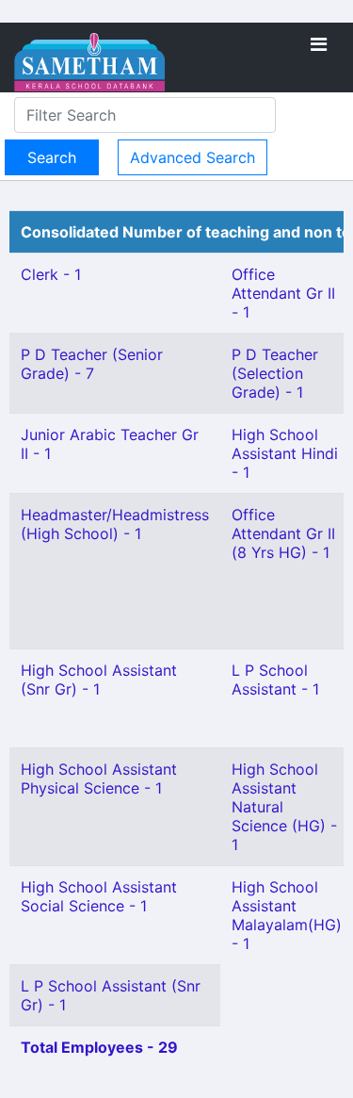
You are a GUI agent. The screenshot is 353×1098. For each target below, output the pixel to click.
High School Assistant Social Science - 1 (99, 896)
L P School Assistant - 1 (275, 679)
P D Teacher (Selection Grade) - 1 (275, 373)
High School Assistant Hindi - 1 (285, 453)
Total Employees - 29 (99, 1047)
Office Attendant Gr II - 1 (283, 293)
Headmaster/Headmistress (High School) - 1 (115, 524)
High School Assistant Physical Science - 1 (99, 778)
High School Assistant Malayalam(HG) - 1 (287, 915)
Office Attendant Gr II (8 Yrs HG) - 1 (283, 533)
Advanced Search (192, 157)
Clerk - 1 (51, 274)
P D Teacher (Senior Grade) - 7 (92, 364)
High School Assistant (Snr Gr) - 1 (99, 679)
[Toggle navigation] (318, 44)
